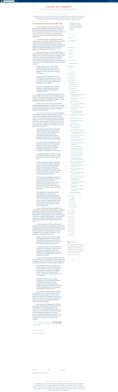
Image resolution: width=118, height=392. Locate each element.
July (72, 195)
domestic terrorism (56, 323)
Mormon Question (71, 47)
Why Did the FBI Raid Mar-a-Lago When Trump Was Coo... (77, 162)
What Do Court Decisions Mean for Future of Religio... (77, 173)
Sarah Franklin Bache (71, 41)
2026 (71, 74)
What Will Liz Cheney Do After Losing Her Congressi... (77, 139)
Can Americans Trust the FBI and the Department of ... (77, 104)
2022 (71, 82)
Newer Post (35, 370)
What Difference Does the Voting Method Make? (77, 143)
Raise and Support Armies (72, 63)
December (73, 84)
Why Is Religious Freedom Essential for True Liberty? (76, 158)
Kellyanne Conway (71, 60)
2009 (71, 235)
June (72, 197)
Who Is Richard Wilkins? (75, 192)
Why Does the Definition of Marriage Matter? (76, 178)
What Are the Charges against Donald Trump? (76, 169)
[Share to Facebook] (59, 322)
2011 (71, 231)
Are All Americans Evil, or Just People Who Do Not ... (77, 136)
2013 (71, 227)
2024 (71, 78)
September (73, 90)
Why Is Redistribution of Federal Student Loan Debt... (77, 95)
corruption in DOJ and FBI (43, 323)
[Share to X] (58, 322)
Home (49, 370)
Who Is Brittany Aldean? (75, 101)
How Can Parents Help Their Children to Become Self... (76, 111)
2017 (71, 218)
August (72, 92)
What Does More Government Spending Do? (76, 189)
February (73, 205)
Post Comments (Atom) (43, 373)
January (72, 207)
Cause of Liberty (59, 6)
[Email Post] (53, 322)
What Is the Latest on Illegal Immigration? (76, 186)
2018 (71, 216)
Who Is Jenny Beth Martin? (76, 146)
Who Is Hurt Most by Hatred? (76, 118)
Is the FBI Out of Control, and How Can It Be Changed (76, 149)
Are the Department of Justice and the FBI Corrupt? (77, 182)
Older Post (63, 370)
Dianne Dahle (72, 242)
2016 (71, 220)
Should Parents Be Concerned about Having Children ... (76, 154)
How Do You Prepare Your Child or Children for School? (77, 132)
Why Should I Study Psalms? (76, 152)
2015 (71, 222)
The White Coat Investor (75, 23)
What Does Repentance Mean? (77, 129)
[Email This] (55, 322)
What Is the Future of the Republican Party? (75, 126)
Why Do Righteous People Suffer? (77, 176)
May (72, 199)
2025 (71, 76)
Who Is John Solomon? (75, 124)
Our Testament (70, 57)
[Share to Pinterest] (61, 322)
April (72, 201)
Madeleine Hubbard (38, 44)
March (72, 203)
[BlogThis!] (56, 322)
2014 (71, 225)
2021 (71, 210)
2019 (71, 214)
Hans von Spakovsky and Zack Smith (46, 113)
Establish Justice (70, 37)
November (73, 86)
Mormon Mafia (70, 53)
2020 (71, 212)
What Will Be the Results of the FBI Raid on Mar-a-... (77, 165)
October (72, 88)
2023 (71, 80)
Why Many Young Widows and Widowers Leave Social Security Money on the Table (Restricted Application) (76, 26)
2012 (71, 229)
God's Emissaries (70, 50)
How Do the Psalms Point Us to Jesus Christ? (77, 108)
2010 (71, 233)
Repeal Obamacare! (71, 66)
